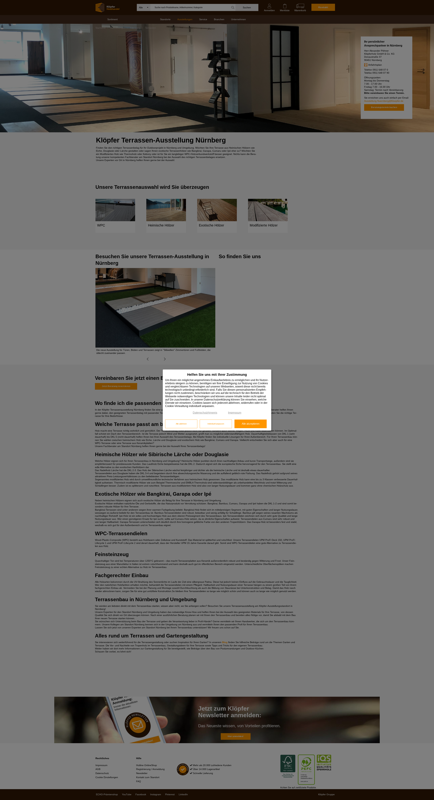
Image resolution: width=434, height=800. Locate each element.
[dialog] (217, 400)
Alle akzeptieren (250, 423)
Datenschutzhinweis (205, 412)
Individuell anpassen (216, 424)
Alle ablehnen (181, 424)
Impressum (234, 412)
